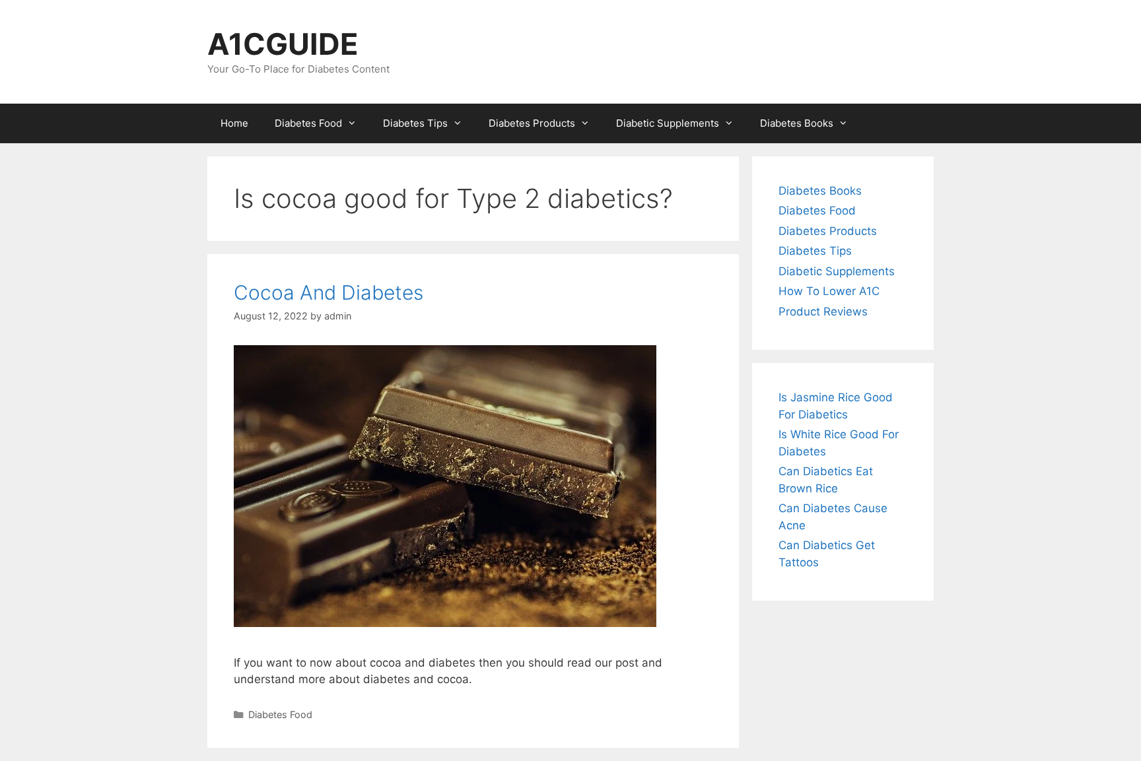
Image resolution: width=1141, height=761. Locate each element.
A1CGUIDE (283, 44)
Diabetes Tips (415, 123)
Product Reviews (823, 311)
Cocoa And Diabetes (328, 292)
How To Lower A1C (829, 291)
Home (234, 123)
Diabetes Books (796, 123)
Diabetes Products (532, 123)
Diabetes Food (308, 123)
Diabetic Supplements (667, 123)
